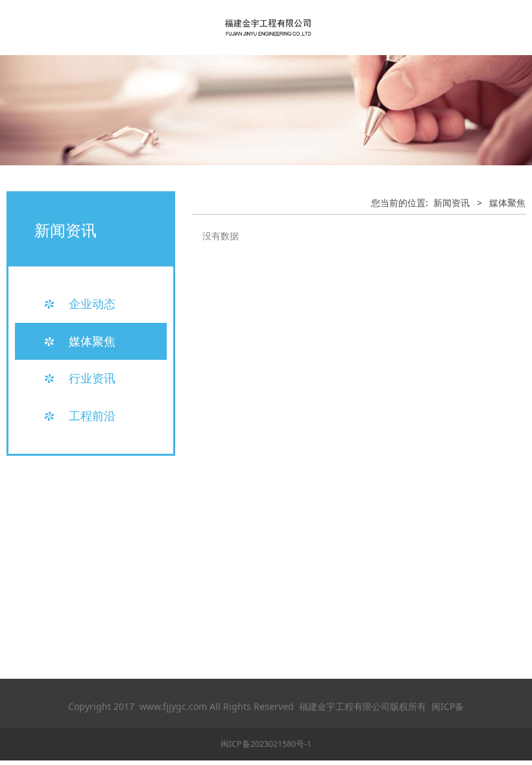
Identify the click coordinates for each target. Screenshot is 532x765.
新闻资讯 (451, 202)
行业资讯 (92, 378)
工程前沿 (92, 415)
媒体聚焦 (92, 341)
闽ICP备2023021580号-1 (266, 743)
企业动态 (92, 303)
